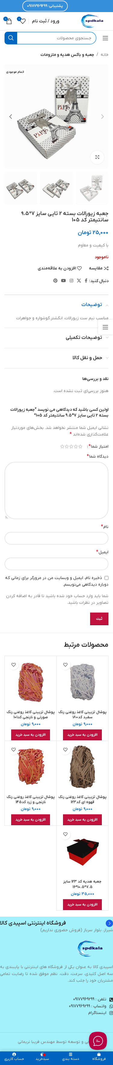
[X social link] (79, 281)
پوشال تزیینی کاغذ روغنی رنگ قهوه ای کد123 (82, 800)
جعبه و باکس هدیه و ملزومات (67, 55)
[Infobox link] (56, 923)
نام (104, 527)
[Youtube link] (63, 281)
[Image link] (90, 948)
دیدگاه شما (97, 456)
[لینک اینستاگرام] (71, 281)
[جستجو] (11, 38)
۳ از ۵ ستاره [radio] (71, 446)
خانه (104, 55)
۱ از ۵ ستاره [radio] (80, 446)
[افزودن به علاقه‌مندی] (65, 664)
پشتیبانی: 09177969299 (45, 6)
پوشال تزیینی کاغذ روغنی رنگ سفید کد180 (82, 715)
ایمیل (102, 552)
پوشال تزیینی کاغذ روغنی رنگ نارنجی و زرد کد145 (31, 800)
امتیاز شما (98, 446)
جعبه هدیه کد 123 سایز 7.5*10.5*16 (82, 884)
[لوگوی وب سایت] (92, 21)
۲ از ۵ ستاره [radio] (76, 446)
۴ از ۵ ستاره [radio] (66, 446)
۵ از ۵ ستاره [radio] (62, 446)
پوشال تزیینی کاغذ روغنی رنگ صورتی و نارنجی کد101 (31, 715)
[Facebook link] (86, 281)
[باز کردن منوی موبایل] (105, 38)
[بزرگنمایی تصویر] (97, 157)
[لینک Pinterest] (55, 281)
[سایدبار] (105, 327)
